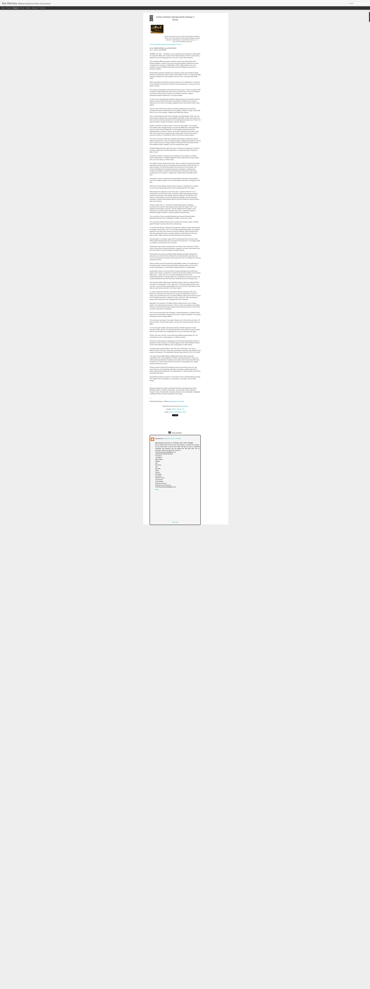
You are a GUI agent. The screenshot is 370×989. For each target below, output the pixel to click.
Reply (156, 489)
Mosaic (22, 8)
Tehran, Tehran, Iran (178, 409)
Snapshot (35, 8)
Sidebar (28, 8)
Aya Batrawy (184, 406)
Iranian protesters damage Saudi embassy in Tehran (175, 18)
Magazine (16, 8)
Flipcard (9, 8)
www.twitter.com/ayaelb (177, 401)
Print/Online (178, 412)
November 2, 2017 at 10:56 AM (172, 438)
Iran (173, 412)
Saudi (184, 412)
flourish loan (159, 438)
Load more (175, 522)
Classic (3, 8)
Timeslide (42, 8)
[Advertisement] (211, 45)
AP (170, 412)
